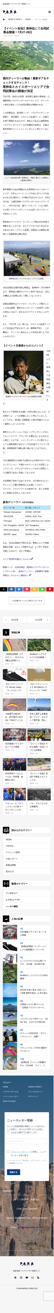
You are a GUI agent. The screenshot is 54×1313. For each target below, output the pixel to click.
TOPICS (9, 846)
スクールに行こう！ (36, 1092)
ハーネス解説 (12, 906)
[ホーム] (4, 19)
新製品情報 (11, 865)
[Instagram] (21, 1277)
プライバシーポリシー (20, 1152)
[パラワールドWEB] (9, 12)
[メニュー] (49, 12)
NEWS (16, 36)
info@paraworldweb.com (30, 1227)
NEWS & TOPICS (35, 1087)
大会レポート (12, 859)
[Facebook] (15, 1277)
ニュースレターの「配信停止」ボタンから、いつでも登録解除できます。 (26, 1161)
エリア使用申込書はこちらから (17, 559)
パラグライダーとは (10, 1092)
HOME (5, 1087)
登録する (14, 1172)
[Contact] (32, 1277)
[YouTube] (26, 1277)
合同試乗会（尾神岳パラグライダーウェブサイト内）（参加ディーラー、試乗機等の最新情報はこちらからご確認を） (26, 571)
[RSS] (38, 1277)
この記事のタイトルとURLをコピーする (26, 601)
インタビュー (12, 893)
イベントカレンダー (10, 1096)
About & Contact (9, 1101)
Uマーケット (33, 1096)
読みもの (10, 871)
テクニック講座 (13, 852)
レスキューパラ (13, 900)
